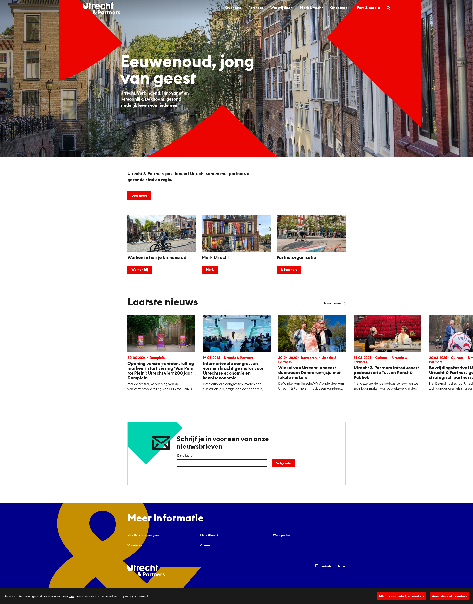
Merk (210, 269)
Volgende (283, 463)
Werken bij (139, 269)
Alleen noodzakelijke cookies (401, 596)
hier (71, 596)
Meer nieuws (332, 303)
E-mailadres (186, 455)
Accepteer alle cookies (449, 596)
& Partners (288, 269)
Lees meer (139, 195)
